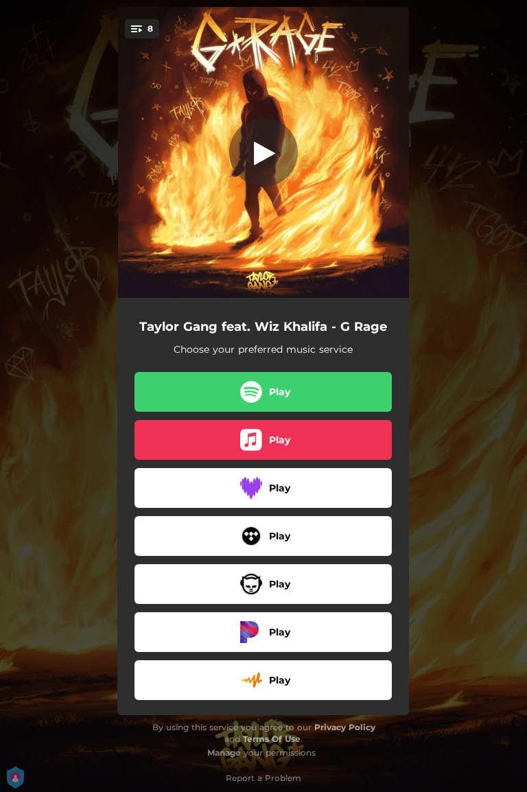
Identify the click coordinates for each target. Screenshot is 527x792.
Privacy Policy (344, 727)
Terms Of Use (272, 739)
